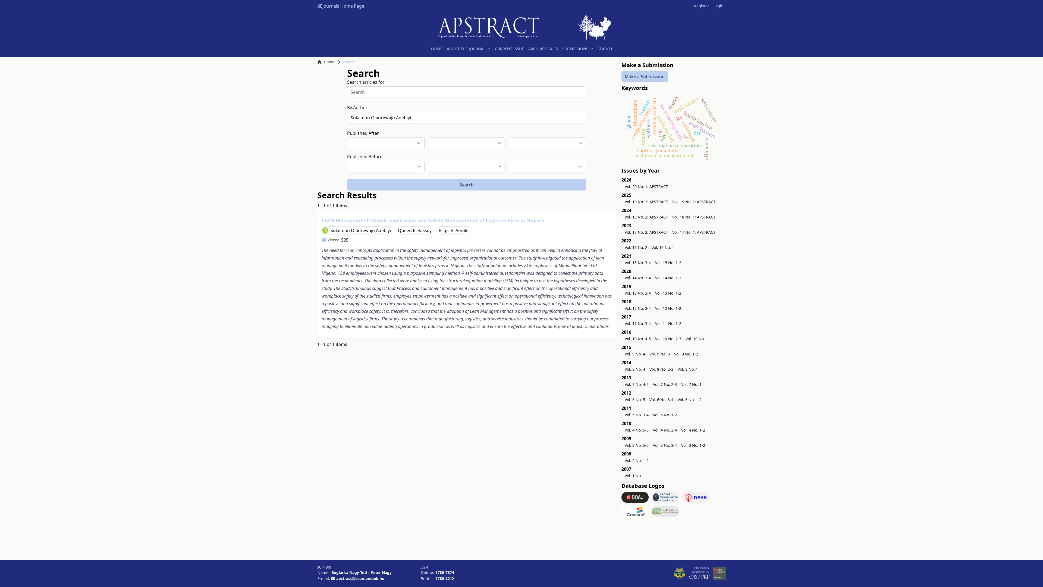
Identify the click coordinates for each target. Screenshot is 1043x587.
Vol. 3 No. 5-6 (637, 445)
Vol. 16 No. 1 (663, 247)
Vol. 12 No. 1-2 (668, 308)
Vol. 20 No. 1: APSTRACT (646, 186)
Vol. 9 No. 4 (635, 354)
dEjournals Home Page (340, 6)
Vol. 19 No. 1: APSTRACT (693, 201)
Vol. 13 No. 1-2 (668, 293)
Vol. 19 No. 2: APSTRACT (646, 201)
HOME (436, 48)
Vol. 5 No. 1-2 (665, 414)
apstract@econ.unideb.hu (360, 578)
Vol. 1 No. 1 (635, 475)
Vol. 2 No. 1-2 (637, 460)
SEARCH (605, 48)
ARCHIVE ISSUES (543, 48)
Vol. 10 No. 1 (697, 338)
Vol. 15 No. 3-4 (638, 262)
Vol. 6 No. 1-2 (690, 399)
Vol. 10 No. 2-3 (668, 338)
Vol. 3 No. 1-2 (693, 445)
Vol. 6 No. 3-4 (661, 399)
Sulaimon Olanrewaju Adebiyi (361, 230)
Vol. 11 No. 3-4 (638, 323)
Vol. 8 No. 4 (635, 369)
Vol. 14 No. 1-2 (668, 277)
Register (701, 5)
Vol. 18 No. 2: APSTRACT (646, 217)
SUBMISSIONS (575, 48)
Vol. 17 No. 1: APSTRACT (693, 232)
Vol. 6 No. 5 (635, 399)
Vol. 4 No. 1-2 (693, 430)
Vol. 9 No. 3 (659, 354)
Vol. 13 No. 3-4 (638, 293)
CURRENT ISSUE (509, 48)
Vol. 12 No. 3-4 (638, 308)
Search (467, 185)
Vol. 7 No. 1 (691, 384)
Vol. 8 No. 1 (688, 369)
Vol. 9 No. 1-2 (686, 354)
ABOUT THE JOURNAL (466, 48)
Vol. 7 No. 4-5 (637, 384)
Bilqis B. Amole (454, 230)
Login (719, 5)
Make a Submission (645, 77)
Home (329, 61)
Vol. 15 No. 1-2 (668, 262)
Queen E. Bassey (415, 230)
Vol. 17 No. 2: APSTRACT (646, 232)
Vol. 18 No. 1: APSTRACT (693, 217)
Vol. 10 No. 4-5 (638, 338)
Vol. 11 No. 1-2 (668, 323)
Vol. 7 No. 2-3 (665, 384)
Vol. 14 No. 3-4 (638, 277)
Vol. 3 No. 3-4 (665, 445)
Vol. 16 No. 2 (636, 247)
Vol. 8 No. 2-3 (661, 369)
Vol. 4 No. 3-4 (665, 430)
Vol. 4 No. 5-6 (637, 430)
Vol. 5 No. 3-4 (637, 414)
